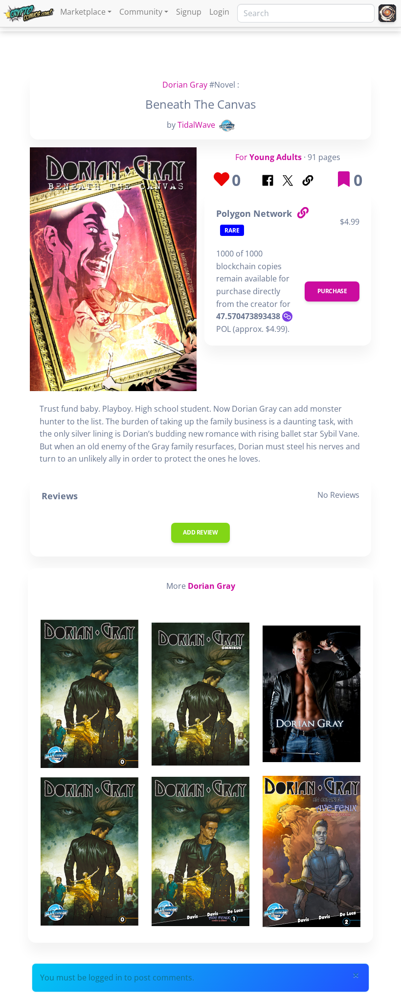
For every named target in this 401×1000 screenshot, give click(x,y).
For (268, 157)
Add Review (200, 532)
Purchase (332, 291)
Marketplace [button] (83, 11)
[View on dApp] (302, 213)
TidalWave (196, 124)
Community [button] (140, 11)
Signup (188, 11)
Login (219, 11)
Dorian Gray (184, 84)
